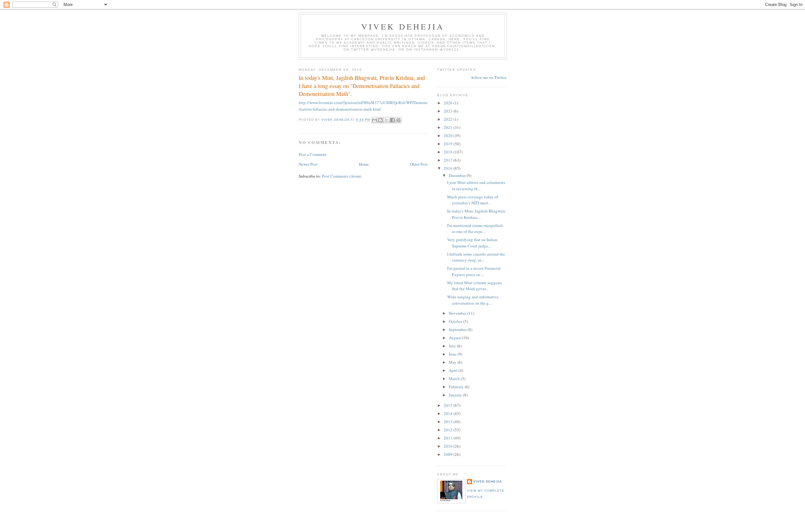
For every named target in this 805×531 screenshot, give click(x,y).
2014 (448, 413)
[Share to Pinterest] (398, 120)
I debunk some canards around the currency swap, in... (476, 257)
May (453, 362)
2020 (448, 135)
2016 (448, 168)
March (455, 378)
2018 (448, 152)
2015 (448, 405)
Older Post (419, 164)
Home (364, 164)
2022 (448, 119)
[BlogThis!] (380, 120)
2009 (448, 454)
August (455, 337)
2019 (448, 144)
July (453, 346)
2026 (448, 103)
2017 (448, 160)
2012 (448, 430)
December (458, 175)
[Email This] (374, 120)
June (453, 354)
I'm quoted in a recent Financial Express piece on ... (474, 271)
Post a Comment (312, 154)
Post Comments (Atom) (341, 176)
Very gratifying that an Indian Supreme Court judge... (472, 243)
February (457, 387)
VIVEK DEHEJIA (403, 26)
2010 (448, 446)
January (456, 395)
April (453, 370)
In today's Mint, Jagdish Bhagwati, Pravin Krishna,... (476, 214)
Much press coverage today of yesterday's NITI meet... (472, 200)
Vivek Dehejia (487, 481)
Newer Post (308, 164)
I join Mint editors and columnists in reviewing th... (476, 185)
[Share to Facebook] (392, 120)
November (458, 313)
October (456, 321)
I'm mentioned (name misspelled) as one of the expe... (475, 229)
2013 (448, 421)
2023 (448, 111)
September (458, 329)
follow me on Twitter (488, 77)
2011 (448, 438)
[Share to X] (386, 120)
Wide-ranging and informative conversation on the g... (472, 300)
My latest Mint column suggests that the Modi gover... (474, 286)
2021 (448, 127)
